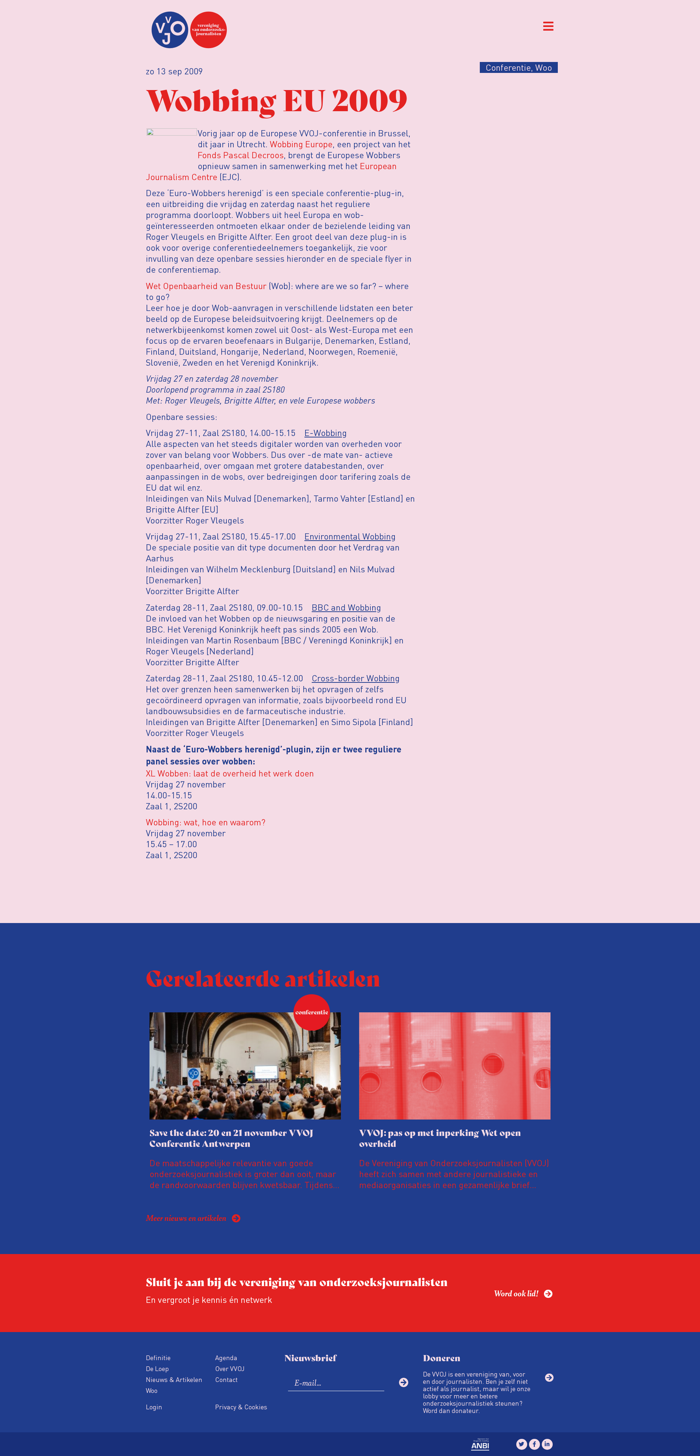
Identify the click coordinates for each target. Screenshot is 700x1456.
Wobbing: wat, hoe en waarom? (205, 822)
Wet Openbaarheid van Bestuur (206, 285)
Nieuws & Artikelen (174, 1379)
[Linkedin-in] (547, 1444)
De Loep (157, 1368)
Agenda (226, 1357)
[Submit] (403, 1382)
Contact (226, 1379)
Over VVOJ (230, 1368)
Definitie (158, 1357)
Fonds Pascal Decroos (241, 154)
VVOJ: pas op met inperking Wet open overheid (440, 1137)
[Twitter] (521, 1444)
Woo (152, 1390)
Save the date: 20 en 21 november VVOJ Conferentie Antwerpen (231, 1137)
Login (154, 1406)
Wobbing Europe (301, 143)
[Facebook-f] (534, 1444)
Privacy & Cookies (241, 1406)
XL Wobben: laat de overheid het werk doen (230, 773)
